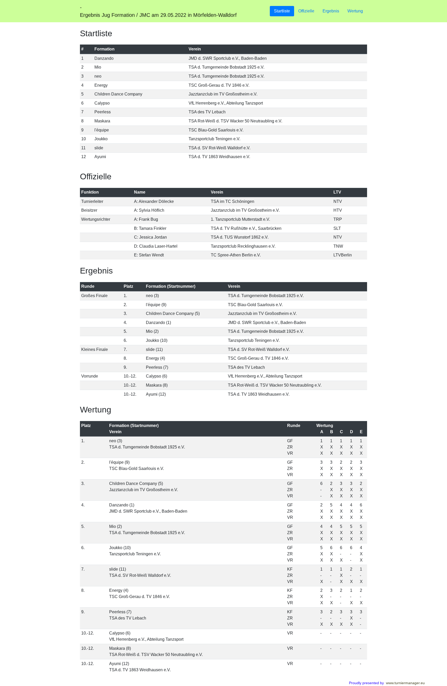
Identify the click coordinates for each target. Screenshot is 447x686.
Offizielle (306, 11)
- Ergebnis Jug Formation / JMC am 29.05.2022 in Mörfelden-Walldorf (158, 11)
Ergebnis (331, 11)
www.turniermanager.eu (405, 683)
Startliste (282, 11)
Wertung (355, 11)
